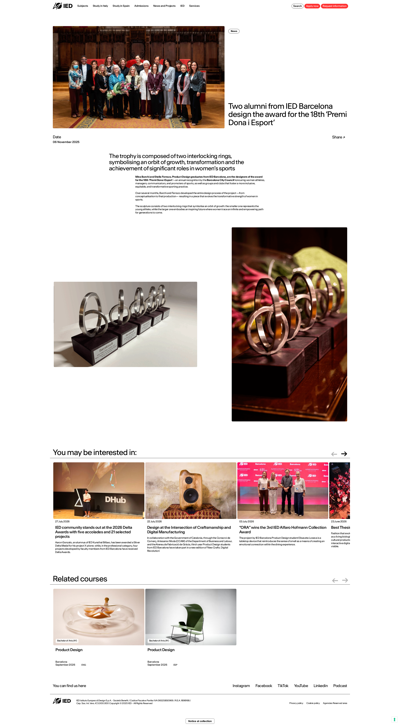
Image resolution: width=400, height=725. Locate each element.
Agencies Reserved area (335, 703)
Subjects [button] (82, 5)
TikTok (283, 685)
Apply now (312, 6)
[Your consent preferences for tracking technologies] (395, 719)
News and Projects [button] (164, 5)
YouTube (301, 685)
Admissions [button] (141, 5)
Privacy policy (296, 703)
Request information (334, 6)
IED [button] (182, 5)
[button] (334, 454)
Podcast (340, 685)
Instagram (241, 685)
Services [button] (194, 5)
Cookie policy (313, 703)
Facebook (263, 685)
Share (337, 137)
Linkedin (321, 685)
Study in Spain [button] (121, 5)
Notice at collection (200, 721)
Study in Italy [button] (100, 5)
